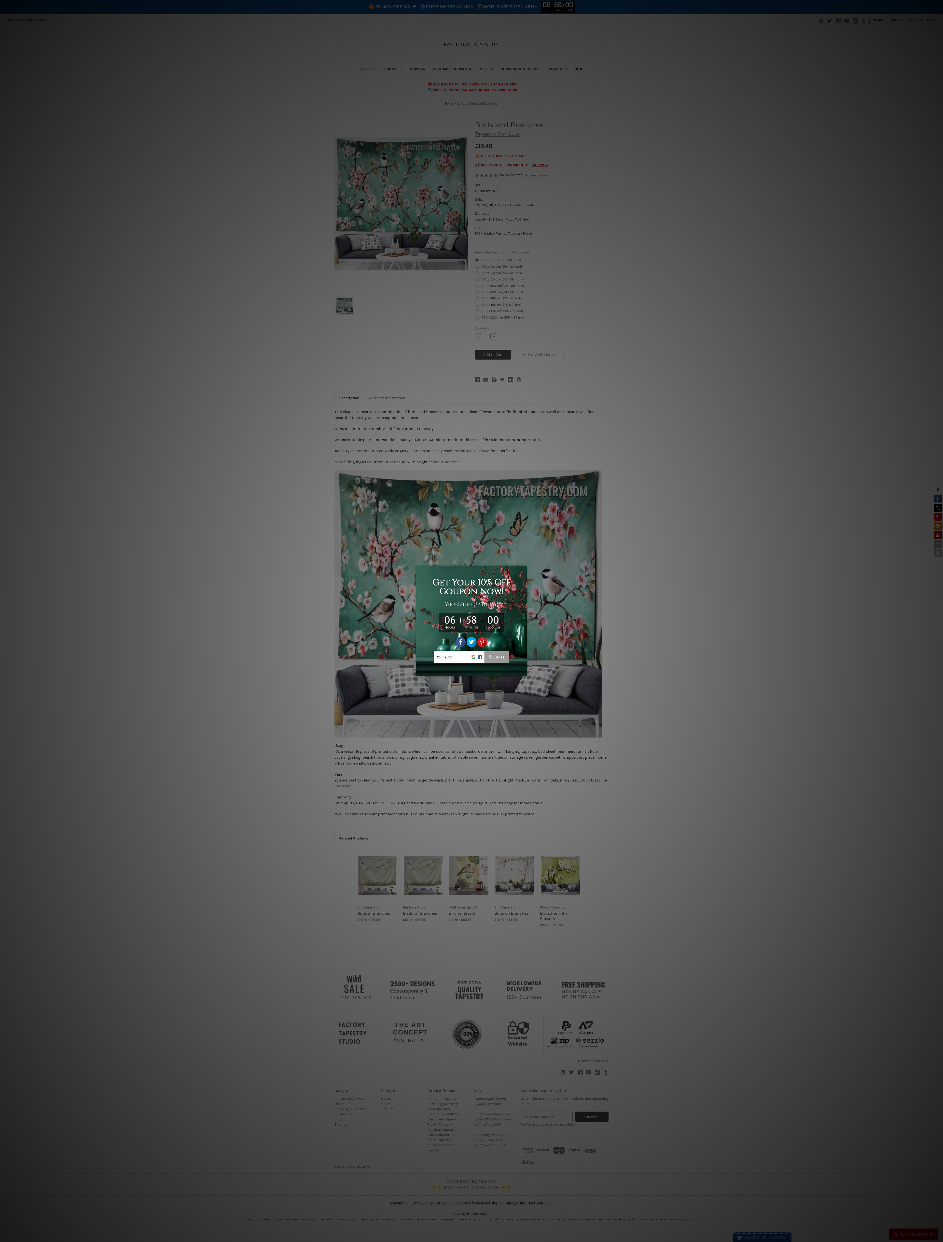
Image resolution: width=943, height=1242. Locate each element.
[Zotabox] (523, 672)
